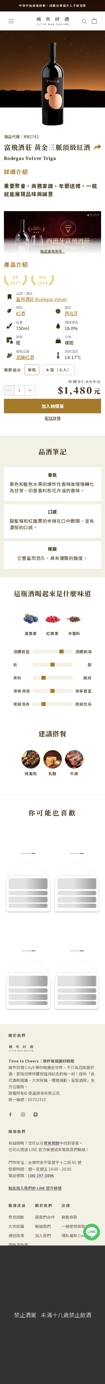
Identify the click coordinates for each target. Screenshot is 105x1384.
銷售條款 (69, 1217)
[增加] (30, 390)
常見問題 (16, 1217)
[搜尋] (84, 20)
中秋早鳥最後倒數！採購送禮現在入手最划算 (52, 5)
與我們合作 (45, 1217)
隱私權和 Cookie (76, 1235)
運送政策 (16, 1235)
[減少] (9, 390)
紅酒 (20, 313)
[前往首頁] (52, 21)
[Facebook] (10, 1114)
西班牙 (71, 313)
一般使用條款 (73, 1226)
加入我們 (43, 1235)
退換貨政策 (18, 1244)
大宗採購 (16, 1226)
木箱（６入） (58, 370)
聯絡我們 (43, 1226)
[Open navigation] (11, 20)
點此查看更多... (52, 251)
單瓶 (32, 370)
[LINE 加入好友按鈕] (91, 1227)
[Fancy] (36, 1114)
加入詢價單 (52, 406)
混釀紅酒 (25, 357)
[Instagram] (23, 1114)
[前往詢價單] (94, 21)
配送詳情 (52, 418)
